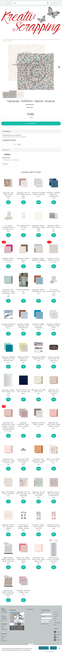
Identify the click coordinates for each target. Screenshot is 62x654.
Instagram (58, 634)
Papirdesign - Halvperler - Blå (23, 290)
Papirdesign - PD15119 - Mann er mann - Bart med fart (54, 227)
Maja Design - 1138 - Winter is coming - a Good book (53, 391)
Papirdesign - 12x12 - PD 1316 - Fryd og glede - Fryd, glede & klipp (23, 493)
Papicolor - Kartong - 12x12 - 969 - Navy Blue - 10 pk (23, 390)
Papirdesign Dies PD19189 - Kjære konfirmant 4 (38, 357)
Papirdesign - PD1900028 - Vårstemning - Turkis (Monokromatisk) (8, 358)
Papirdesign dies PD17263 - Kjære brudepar (8, 325)
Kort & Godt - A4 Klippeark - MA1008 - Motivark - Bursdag (23, 526)
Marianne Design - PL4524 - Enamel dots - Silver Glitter (53, 559)
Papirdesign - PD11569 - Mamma (23, 259)
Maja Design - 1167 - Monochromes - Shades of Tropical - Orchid (8, 460)
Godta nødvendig (44, 647)
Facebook (58, 631)
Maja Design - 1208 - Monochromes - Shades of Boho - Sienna (38, 460)
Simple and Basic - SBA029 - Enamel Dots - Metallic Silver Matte (8, 559)
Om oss (55, 612)
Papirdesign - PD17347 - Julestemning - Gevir (53, 259)
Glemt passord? (44, 623)
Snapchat (58, 639)
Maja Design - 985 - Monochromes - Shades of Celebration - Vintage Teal (8, 292)
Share (14, 144)
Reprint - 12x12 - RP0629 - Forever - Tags (53, 460)
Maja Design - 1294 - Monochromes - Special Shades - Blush (38, 559)
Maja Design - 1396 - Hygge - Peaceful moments (8, 194)
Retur (55, 620)
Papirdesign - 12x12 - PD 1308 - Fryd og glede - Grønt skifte (38, 493)
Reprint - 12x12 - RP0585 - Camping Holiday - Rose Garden (23, 559)
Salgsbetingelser (57, 622)
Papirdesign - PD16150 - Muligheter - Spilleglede (38, 259)
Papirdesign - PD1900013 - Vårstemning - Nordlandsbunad (54, 194)
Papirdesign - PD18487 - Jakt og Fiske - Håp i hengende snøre (23, 325)
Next (58, 67)
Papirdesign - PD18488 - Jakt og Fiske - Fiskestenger (38, 325)
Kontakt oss (56, 614)
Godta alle (53, 647)
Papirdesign (30, 104)
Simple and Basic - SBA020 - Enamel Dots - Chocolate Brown (8, 592)
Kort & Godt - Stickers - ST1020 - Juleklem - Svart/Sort (38, 526)
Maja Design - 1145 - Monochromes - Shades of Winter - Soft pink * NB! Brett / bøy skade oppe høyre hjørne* (8, 426)
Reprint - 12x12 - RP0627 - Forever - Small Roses (8, 492)
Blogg (57, 637)
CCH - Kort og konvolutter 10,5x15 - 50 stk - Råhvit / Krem (8, 227)
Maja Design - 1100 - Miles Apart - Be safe (39, 390)
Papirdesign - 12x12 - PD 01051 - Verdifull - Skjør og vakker (23, 194)
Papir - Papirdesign (25, 39)
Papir (8, 39)
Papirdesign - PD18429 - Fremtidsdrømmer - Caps (38, 290)
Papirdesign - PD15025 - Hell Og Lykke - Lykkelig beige (38, 227)
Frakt (55, 618)
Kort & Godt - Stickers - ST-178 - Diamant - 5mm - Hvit (8, 391)
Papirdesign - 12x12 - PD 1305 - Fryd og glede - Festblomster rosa (53, 493)
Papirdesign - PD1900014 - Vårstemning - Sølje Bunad (54, 325)
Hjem (3, 39)
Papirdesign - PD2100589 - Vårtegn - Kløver (23, 591)
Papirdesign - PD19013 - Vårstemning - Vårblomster (23, 358)
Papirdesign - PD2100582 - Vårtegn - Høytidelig (38, 193)
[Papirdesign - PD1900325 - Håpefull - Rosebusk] (31, 67)
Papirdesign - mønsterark (38, 39)
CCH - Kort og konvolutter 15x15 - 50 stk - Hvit (54, 291)
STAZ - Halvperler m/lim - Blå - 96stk (23, 226)
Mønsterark (15, 39)
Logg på (55, 616)
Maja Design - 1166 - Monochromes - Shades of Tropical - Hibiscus (53, 424)
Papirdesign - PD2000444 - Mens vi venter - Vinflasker (23, 424)
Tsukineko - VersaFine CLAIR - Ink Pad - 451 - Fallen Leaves (54, 358)
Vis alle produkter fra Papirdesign (10, 160)
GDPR (55, 624)
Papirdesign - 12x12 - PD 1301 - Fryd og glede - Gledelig (8, 526)
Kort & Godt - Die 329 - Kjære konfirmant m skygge (23, 460)
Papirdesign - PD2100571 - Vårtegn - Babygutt (39, 423)
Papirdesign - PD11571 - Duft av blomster (8, 259)
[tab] (31, 131)
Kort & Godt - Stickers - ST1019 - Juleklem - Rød (53, 525)
